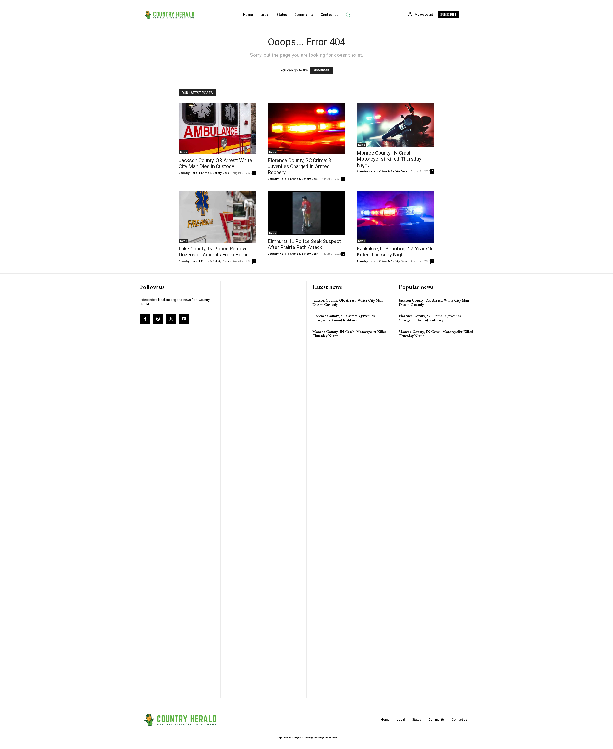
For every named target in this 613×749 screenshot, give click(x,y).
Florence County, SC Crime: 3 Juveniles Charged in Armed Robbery (299, 166)
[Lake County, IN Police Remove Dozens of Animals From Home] (217, 217)
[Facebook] (145, 319)
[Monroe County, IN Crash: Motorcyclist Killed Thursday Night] (395, 125)
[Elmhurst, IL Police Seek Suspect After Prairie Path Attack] (306, 213)
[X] (171, 319)
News (183, 152)
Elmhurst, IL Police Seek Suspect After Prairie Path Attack (304, 244)
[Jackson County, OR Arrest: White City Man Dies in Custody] (217, 128)
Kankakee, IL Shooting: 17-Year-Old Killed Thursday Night (395, 252)
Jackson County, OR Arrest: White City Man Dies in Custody (215, 163)
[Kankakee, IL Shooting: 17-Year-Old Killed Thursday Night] (395, 217)
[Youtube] (184, 319)
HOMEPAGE (321, 70)
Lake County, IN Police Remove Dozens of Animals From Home (214, 252)
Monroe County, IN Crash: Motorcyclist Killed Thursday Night (389, 159)
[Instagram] (158, 319)
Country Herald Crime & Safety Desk (204, 173)
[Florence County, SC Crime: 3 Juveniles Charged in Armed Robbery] (306, 128)
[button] (347, 14)
